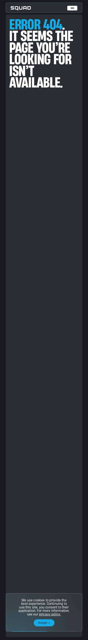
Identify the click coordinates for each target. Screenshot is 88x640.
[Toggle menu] (72, 8)
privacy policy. (50, 614)
